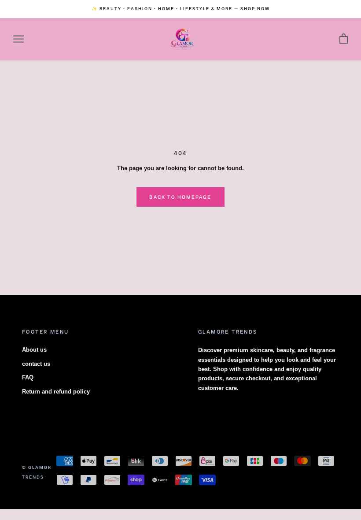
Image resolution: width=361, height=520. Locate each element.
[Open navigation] (18, 39)
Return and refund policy (56, 391)
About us (34, 349)
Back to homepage (180, 197)
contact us (36, 363)
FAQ (27, 377)
